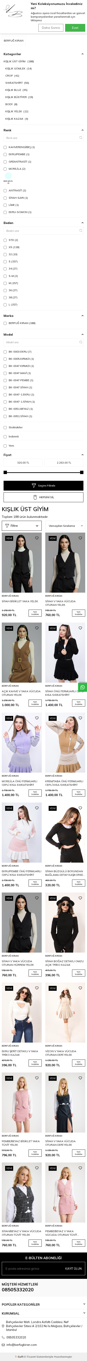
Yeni (11, 445)
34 (12, 268)
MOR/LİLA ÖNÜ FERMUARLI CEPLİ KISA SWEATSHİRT (19, 783)
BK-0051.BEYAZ (20, 408)
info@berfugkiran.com (21, 1344)
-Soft (19, 1356)
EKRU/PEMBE (18, 154)
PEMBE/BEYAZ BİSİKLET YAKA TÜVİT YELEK (21, 1142)
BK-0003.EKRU (19, 351)
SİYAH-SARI (18, 197)
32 (12, 254)
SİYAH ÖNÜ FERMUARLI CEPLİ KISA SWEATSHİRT (64, 693)
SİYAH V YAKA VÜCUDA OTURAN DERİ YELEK (60, 1142)
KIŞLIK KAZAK (16, 118)
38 (12, 297)
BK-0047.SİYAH (20, 387)
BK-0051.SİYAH (20, 416)
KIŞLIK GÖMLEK (18, 68)
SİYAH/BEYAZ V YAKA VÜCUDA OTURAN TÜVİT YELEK (21, 1232)
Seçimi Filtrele (46, 485)
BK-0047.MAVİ (19, 373)
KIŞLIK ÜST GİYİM (19, 61)
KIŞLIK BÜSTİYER (19, 97)
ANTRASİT (17, 190)
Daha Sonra (51, 28)
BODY (11, 104)
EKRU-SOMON (19, 212)
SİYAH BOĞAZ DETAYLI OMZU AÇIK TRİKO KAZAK (64, 963)
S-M (13, 276)
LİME (13, 205)
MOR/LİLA (16, 168)
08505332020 (18, 1289)
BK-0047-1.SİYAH (21, 401)
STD (13, 240)
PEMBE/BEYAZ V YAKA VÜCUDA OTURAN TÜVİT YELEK (61, 1233)
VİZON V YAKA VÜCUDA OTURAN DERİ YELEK (60, 1052)
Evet (75, 28)
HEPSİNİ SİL (46, 497)
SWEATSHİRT (17, 82)
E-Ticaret (30, 1356)
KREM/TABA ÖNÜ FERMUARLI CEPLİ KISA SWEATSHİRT (64, 783)
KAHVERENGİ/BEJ (21, 147)
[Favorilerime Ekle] (36, 538)
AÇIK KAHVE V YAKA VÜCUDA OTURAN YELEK (21, 693)
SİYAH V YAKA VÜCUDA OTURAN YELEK (60, 603)
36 (12, 290)
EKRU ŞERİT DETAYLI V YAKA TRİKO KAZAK (20, 1052)
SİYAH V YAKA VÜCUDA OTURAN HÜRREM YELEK (18, 963)
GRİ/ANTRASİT (19, 161)
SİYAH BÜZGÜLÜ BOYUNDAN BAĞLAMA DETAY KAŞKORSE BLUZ (64, 873)
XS (13, 247)
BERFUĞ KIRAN (21, 323)
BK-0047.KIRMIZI (21, 366)
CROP (12, 75)
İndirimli (13, 436)
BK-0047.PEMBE (20, 380)
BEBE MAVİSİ (8, 182)
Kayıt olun (73, 1268)
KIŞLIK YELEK (16, 111)
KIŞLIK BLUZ (16, 90)
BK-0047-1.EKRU (21, 394)
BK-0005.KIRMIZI (21, 358)
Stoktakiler (15, 427)
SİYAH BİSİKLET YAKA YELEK (20, 601)
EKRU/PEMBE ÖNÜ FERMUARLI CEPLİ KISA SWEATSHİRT (21, 873)
